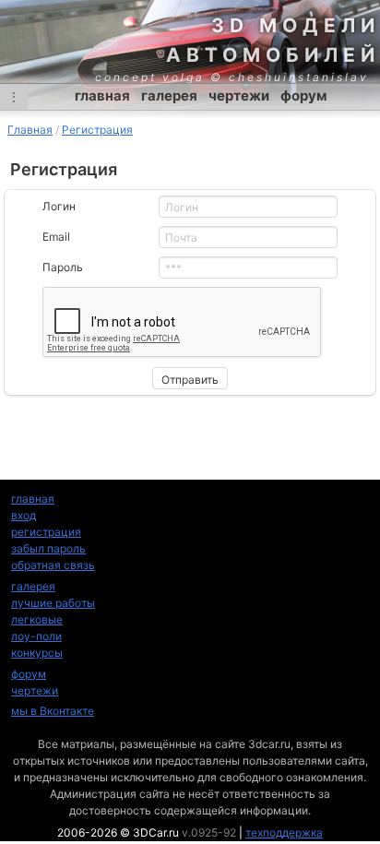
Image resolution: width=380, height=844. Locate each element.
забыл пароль (48, 548)
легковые (37, 619)
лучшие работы (53, 603)
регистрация (46, 532)
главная (102, 95)
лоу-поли (36, 636)
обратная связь (53, 565)
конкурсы (37, 653)
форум (303, 95)
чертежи (238, 95)
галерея (169, 95)
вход (23, 515)
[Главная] (190, 41)
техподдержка (284, 832)
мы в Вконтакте (52, 711)
